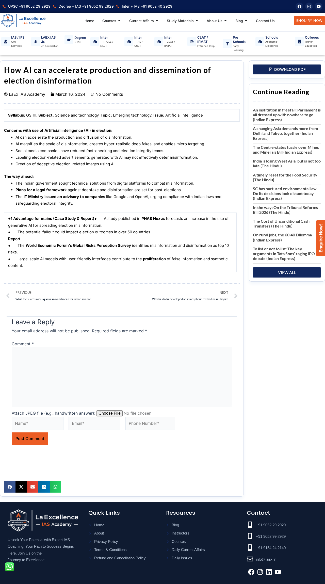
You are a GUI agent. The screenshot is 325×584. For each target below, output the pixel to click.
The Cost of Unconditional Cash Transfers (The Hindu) (281, 223)
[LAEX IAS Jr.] (35, 41)
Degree (80, 38)
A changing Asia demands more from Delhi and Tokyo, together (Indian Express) (285, 133)
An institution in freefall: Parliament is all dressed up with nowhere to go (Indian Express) (287, 114)
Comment (23, 343)
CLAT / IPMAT (202, 39)
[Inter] (94, 41)
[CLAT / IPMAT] (191, 41)
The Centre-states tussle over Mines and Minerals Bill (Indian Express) (286, 149)
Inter (104, 37)
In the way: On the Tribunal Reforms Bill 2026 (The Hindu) (285, 210)
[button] (9, 487)
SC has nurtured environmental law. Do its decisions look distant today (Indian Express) (285, 193)
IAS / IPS (17, 37)
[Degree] (68, 39)
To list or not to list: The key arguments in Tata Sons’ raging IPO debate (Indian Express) (284, 253)
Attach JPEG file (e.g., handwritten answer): (53, 413)
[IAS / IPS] (5, 41)
